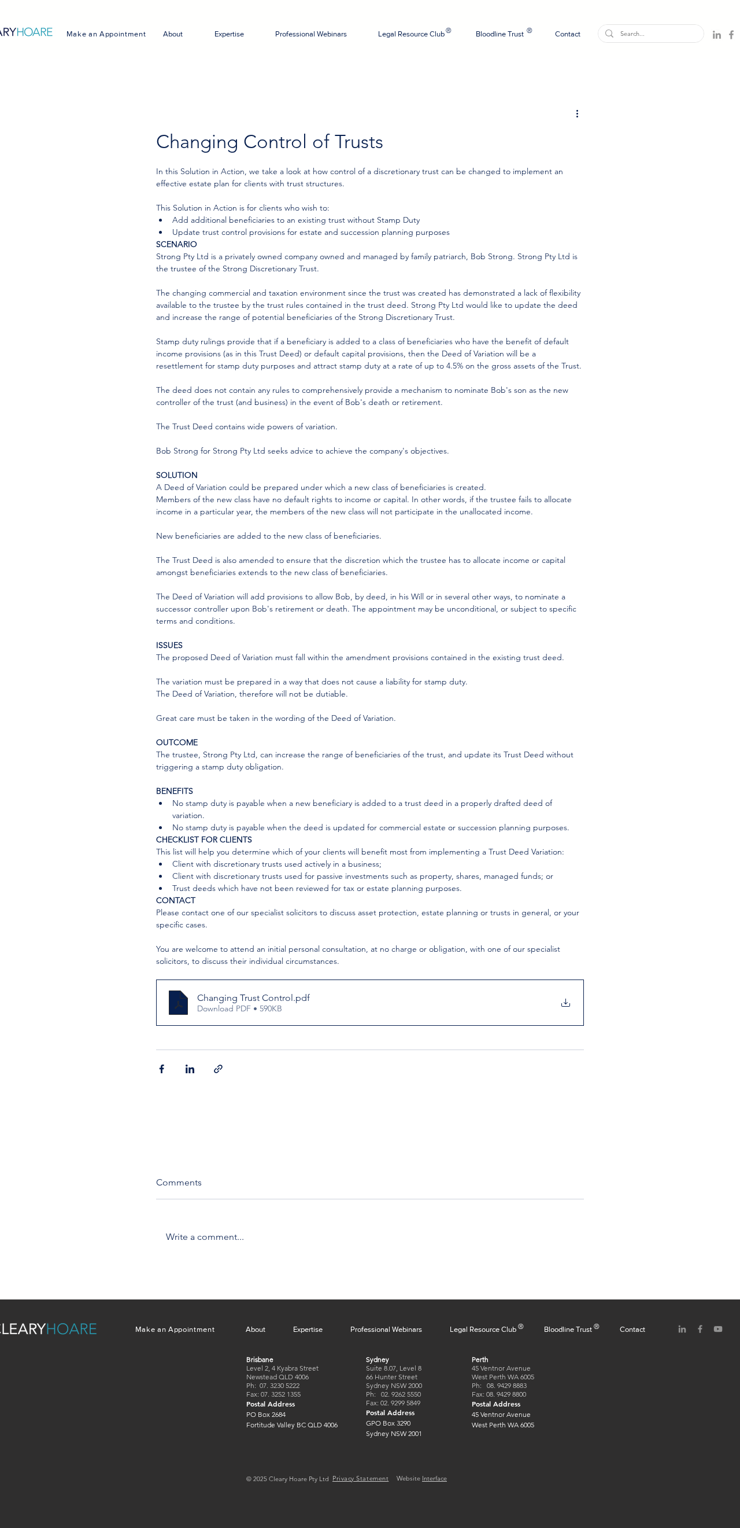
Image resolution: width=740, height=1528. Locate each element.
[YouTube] (718, 1329)
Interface (434, 1478)
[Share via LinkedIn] (189, 1068)
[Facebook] (731, 34)
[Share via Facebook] (161, 1068)
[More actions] (577, 113)
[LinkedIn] (717, 34)
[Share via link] (218, 1068)
